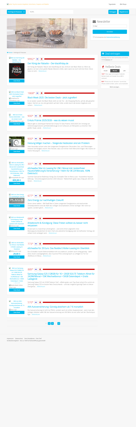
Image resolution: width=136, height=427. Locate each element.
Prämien (107, 60)
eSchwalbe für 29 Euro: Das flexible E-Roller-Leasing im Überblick (58, 248)
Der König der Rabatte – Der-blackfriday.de (48, 63)
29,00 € (16, 254)
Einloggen (112, 12)
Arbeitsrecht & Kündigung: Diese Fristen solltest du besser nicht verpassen (58, 224)
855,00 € (17, 180)
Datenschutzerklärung (113, 37)
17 (59, 323)
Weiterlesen (43, 71)
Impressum (10, 338)
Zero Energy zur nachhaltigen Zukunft (46, 200)
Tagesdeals (112, 4)
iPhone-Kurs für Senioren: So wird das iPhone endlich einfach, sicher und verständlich (114, 83)
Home (10, 52)
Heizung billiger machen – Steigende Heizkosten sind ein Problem (59, 143)
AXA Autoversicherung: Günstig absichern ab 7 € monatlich (55, 306)
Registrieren (124, 12)
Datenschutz (19, 338)
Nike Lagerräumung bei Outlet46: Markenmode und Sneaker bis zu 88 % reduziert (113, 76)
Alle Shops (123, 4)
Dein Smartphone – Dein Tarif (33, 338)
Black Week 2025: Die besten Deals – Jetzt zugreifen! (52, 97)
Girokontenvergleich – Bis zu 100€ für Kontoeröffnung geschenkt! (26, 340)
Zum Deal (16, 81)
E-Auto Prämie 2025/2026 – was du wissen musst (51, 120)
